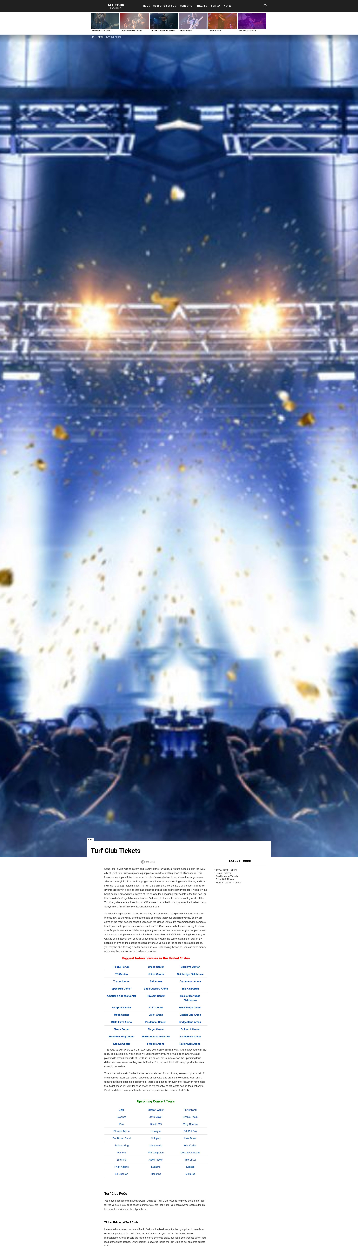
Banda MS (156, 1124)
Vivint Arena (156, 1014)
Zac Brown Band (121, 1138)
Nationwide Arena (189, 1044)
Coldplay (156, 1138)
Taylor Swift (190, 1109)
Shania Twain (190, 1117)
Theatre (202, 6)
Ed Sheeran (121, 1173)
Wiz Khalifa (190, 1145)
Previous (92, 23)
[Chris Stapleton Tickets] (105, 21)
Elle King (121, 1159)
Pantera (121, 1152)
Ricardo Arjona (121, 1131)
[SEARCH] (265, 6)
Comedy (216, 6)
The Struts (190, 1159)
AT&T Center (155, 1007)
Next (265, 23)
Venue (227, 6)
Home (146, 6)
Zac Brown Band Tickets (132, 31)
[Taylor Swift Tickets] (252, 21)
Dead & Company (190, 1152)
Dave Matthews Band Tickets (163, 31)
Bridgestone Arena (190, 1022)
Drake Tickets (215, 31)
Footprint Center (121, 1007)
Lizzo (121, 1109)
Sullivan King (121, 1145)
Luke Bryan (190, 1138)
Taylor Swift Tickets (247, 31)
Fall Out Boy (190, 1131)
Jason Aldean (155, 1159)
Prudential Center (155, 1022)
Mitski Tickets (186, 31)
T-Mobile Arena (155, 1044)
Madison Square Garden (156, 1036)
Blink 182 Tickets (225, 879)
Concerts (186, 6)
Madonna (156, 1173)
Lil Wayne (155, 1131)
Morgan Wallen (156, 1109)
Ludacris (156, 1166)
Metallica (190, 1173)
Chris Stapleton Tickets (102, 31)
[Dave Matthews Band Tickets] (164, 21)
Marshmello (155, 1145)
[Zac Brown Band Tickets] (134, 21)
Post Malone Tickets (227, 876)
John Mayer (155, 1117)
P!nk (121, 1124)
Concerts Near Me (164, 6)
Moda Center (121, 1014)
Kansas (190, 1166)
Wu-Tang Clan (156, 1152)
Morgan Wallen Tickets (228, 882)
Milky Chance (190, 1124)
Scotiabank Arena (190, 1036)
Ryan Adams (121, 1166)
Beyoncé (121, 1117)
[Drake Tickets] (222, 21)
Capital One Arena (190, 1014)
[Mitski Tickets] (193, 21)
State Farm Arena (121, 1022)
